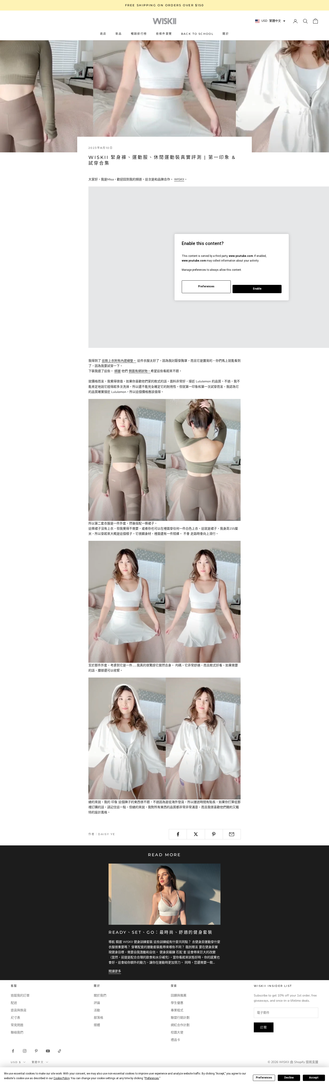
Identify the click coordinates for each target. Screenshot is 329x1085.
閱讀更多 (115, 971)
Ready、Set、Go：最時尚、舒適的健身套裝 (161, 932)
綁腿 (117, 371)
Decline (289, 1077)
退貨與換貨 (18, 1010)
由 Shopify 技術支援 (304, 1062)
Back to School (197, 33)
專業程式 (177, 1010)
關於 (225, 33)
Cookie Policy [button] (61, 1078)
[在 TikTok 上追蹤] (59, 1051)
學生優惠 (177, 1003)
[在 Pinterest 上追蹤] (36, 1051)
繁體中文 (38, 1062)
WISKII (179, 179)
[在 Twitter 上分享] (196, 834)
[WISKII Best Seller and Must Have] (164, 459)
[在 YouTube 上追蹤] (48, 1051)
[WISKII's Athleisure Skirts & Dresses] (164, 601)
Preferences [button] (152, 1078)
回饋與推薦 (178, 995)
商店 (103, 33)
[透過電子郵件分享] (232, 834)
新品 (118, 33)
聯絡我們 (17, 1032)
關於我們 (100, 995)
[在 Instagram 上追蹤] (24, 1051)
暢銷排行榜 (139, 33)
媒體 (97, 1025)
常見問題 (17, 1025)
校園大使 (177, 1032)
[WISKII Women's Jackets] (164, 738)
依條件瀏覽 (164, 33)
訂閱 (263, 1027)
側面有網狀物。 (140, 371)
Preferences (264, 1077)
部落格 (98, 1018)
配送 (14, 1003)
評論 (97, 1003)
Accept (313, 1077)
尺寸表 (15, 1018)
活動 (97, 1010)
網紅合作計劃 (180, 1025)
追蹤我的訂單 (20, 995)
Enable (257, 288)
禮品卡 (175, 1040)
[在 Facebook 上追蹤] (13, 1051)
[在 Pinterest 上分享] (214, 834)
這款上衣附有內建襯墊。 (119, 361)
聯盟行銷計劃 (180, 1018)
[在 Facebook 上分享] (178, 834)
